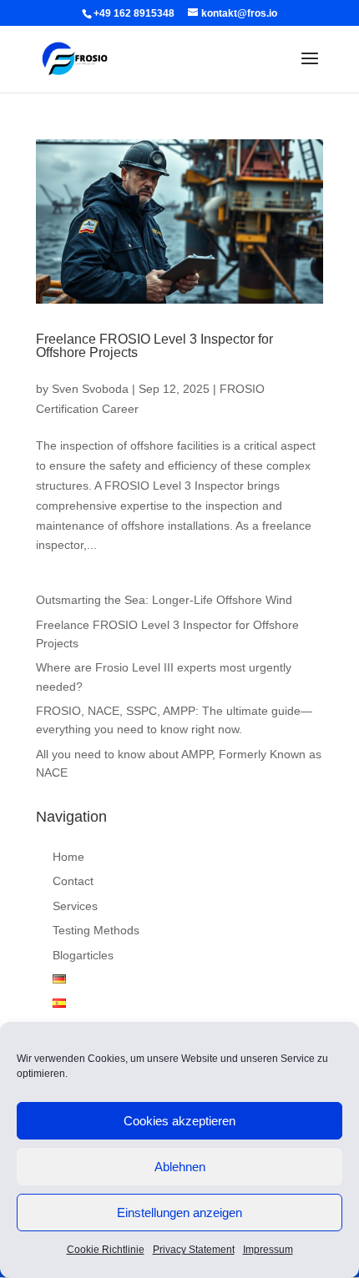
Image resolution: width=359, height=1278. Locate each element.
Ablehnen (179, 1167)
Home (68, 856)
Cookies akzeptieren (179, 1121)
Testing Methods (96, 930)
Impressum (268, 1249)
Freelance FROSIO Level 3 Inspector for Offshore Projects (154, 346)
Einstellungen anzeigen (179, 1212)
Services (75, 906)
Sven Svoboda (90, 388)
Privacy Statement (194, 1249)
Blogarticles (83, 955)
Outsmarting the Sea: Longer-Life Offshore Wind (164, 599)
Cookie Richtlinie (105, 1249)
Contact (73, 881)
